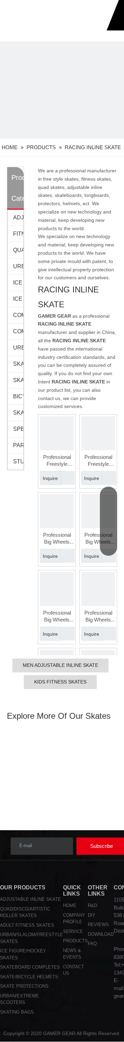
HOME (69, 905)
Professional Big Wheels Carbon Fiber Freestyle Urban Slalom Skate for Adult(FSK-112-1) (98, 538)
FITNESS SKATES (18, 234)
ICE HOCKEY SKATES (18, 299)
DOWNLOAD (101, 934)
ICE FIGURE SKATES (18, 283)
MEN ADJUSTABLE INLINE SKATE (60, 665)
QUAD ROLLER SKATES (18, 250)
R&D (92, 905)
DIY (91, 915)
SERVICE (73, 931)
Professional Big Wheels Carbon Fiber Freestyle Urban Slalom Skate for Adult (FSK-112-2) (57, 538)
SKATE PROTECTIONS (18, 364)
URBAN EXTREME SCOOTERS (18, 348)
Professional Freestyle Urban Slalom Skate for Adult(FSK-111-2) (57, 461)
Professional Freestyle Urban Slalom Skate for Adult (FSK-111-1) (98, 461)
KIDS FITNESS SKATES (60, 682)
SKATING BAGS (18, 413)
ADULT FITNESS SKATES (27, 925)
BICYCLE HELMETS (18, 396)
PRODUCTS (75, 940)
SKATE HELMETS (18, 380)
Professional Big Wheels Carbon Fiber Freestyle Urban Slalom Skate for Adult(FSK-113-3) (57, 616)
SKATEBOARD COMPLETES (30, 967)
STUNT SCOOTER (18, 461)
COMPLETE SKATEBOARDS (18, 315)
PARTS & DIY (18, 445)
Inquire (50, 478)
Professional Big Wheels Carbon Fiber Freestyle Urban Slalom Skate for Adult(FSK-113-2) (98, 616)
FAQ (92, 943)
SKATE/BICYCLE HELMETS (29, 976)
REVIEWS (98, 924)
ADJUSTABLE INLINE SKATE (30, 899)
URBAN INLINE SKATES (18, 266)
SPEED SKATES (18, 429)
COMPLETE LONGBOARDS (18, 331)
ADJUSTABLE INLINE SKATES (18, 217)
